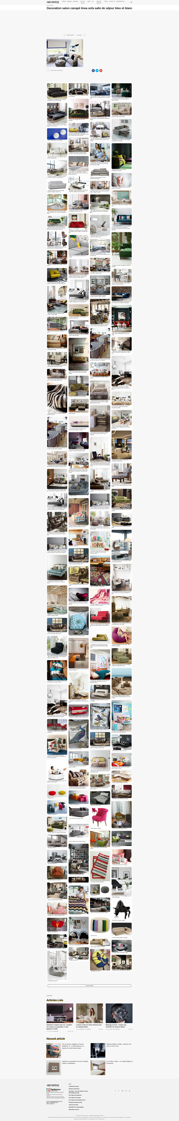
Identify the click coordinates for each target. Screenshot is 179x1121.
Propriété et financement (76, 1107)
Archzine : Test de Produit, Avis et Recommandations (78, 1092)
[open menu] (131, 2)
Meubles (75, 1)
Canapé (49, 995)
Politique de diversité (75, 1095)
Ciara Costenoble (114, 1029)
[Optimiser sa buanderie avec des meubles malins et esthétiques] (53, 1067)
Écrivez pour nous (74, 1088)
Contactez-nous (73, 1104)
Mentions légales (74, 1109)
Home (47, 5)
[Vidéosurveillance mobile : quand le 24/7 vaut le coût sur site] (98, 1050)
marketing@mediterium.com (56, 1101)
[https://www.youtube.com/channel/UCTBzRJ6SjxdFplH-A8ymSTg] (122, 1090)
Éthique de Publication (75, 1102)
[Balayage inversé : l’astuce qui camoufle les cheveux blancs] (119, 1013)
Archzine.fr (54, 1085)
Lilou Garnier (54, 1031)
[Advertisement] (89, 22)
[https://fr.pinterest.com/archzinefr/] (129, 1090)
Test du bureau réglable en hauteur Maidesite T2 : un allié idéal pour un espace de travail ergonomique (73, 1046)
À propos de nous (74, 1086)
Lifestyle (112, 1)
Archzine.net (120, 1)
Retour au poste (56, 70)
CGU (70, 1084)
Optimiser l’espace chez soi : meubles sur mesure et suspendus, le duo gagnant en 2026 (59, 1027)
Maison (69, 1)
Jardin (64, 1)
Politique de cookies (75, 1097)
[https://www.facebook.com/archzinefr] (115, 1090)
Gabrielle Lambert (85, 1029)
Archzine (53, 2)
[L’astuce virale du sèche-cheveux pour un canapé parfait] (89, 1013)
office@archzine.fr (50, 1103)
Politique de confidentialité (77, 1100)
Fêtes (106, 1)
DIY (93, 1)
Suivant (80, 35)
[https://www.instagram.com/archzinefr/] (119, 1090)
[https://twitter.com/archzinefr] (126, 1090)
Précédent (70, 35)
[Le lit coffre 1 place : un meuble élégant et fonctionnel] (98, 1067)
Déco (89, 1)
